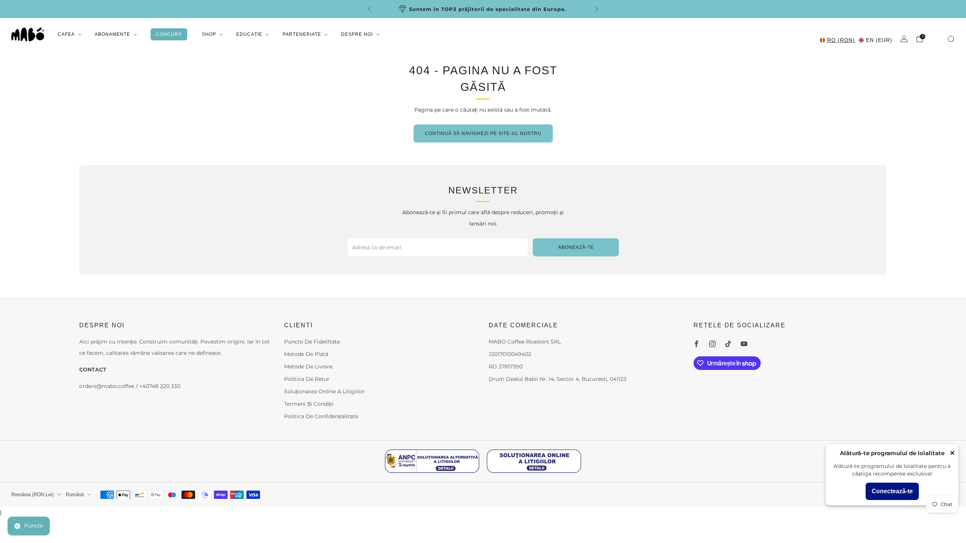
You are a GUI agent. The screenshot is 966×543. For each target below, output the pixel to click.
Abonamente (112, 34)
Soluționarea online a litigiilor (324, 391)
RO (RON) (841, 40)
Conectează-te (892, 491)
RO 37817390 (506, 366)
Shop (209, 34)
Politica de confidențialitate (321, 416)
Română (75, 494)
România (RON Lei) (32, 494)
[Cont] (904, 39)
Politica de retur (306, 379)
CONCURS (169, 34)
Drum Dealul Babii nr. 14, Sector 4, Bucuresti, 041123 (557, 379)
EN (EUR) (879, 40)
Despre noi (357, 34)
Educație (249, 34)
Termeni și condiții (309, 403)
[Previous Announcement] (369, 9)
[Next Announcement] (597, 9)
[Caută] (951, 39)
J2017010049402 (510, 354)
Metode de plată (306, 354)
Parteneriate (302, 34)
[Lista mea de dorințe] (936, 38)
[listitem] (466, 9)
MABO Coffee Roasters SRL (525, 341)
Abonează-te (576, 247)
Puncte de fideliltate (312, 341)
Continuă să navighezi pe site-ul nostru (483, 133)
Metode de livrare (308, 366)
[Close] (952, 453)
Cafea (66, 34)
